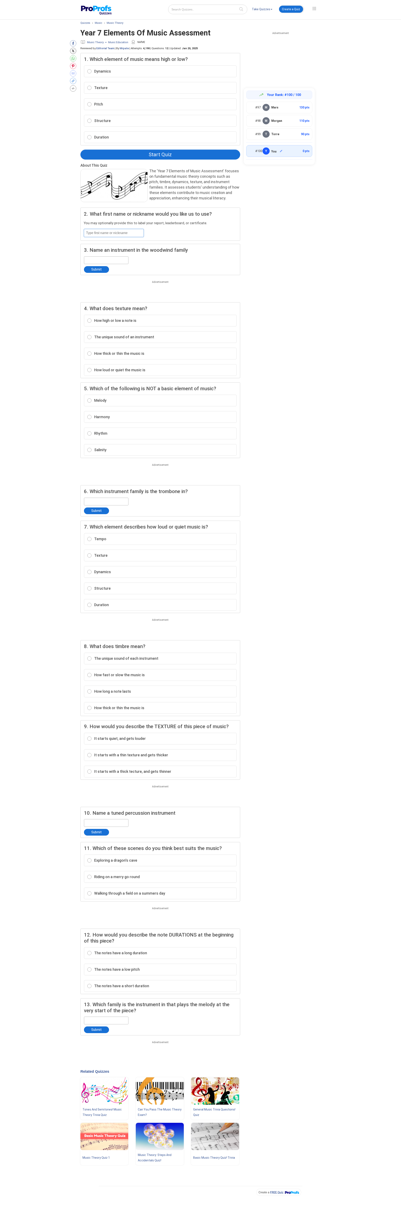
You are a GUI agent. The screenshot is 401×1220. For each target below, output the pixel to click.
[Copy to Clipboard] (74, 81)
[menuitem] (262, 10)
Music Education (118, 42)
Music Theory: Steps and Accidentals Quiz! (154, 1157)
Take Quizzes (261, 9)
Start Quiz (160, 154)
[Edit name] (281, 151)
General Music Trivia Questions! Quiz (214, 1112)
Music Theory (95, 42)
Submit (96, 269)
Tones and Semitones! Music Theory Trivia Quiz (102, 1112)
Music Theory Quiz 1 (96, 1157)
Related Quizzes (94, 1071)
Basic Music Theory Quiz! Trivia (214, 1157)
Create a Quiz (291, 9)
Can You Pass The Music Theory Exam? (159, 1112)
